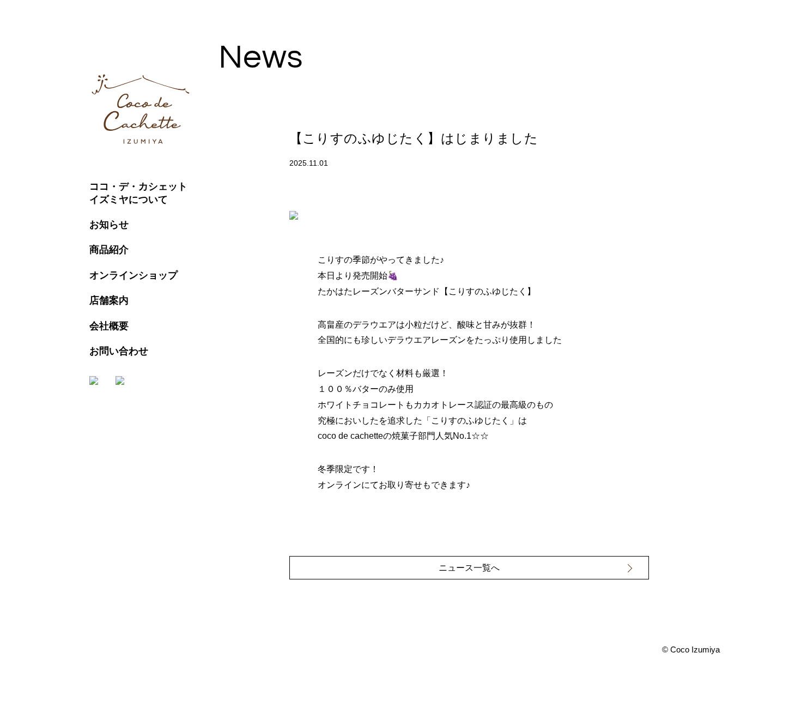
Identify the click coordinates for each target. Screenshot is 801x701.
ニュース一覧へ (469, 567)
